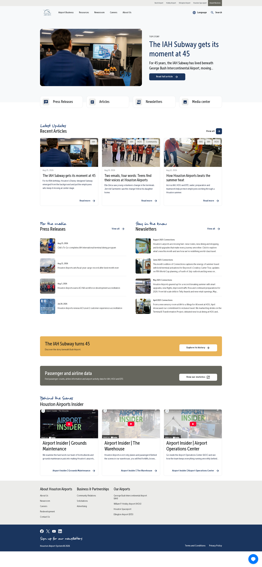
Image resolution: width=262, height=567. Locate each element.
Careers (113, 12)
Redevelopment (47, 511)
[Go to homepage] (47, 12)
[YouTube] (54, 531)
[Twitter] (48, 531)
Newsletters (154, 102)
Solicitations (82, 501)
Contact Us (45, 517)
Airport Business (66, 12)
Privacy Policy (215, 546)
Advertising (82, 506)
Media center (201, 102)
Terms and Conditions (195, 546)
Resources (84, 12)
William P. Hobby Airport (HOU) (127, 504)
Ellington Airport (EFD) (123, 514)
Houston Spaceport (122, 509)
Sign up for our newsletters (61, 538)
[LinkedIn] (60, 531)
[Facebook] (42, 531)
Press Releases (63, 102)
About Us (127, 12)
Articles (104, 102)
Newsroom (99, 12)
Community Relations (86, 496)
